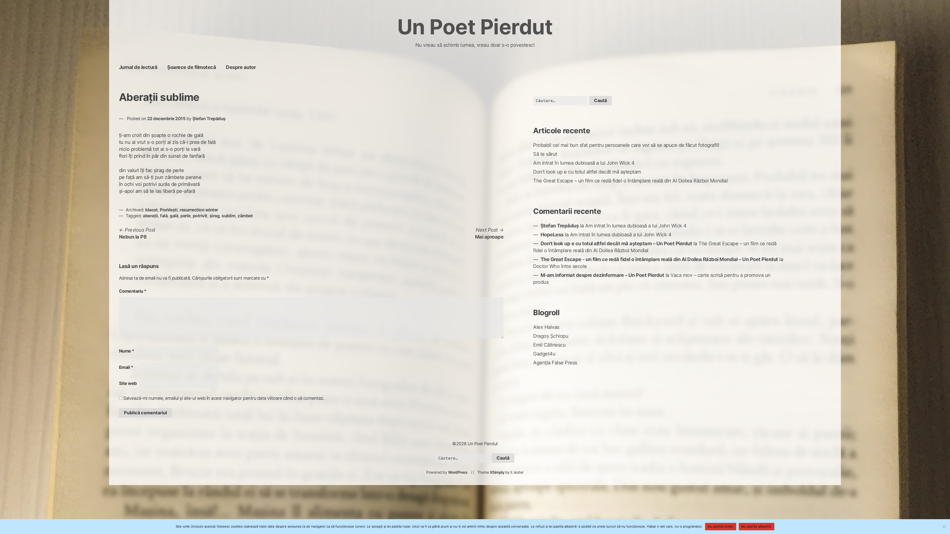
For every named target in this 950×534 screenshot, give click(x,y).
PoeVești (168, 209)
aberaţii (150, 215)
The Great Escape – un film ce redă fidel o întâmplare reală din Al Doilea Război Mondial (630, 181)
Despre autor (241, 67)
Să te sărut (545, 154)
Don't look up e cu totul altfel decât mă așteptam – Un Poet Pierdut (616, 243)
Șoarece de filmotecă (191, 67)
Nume (126, 351)
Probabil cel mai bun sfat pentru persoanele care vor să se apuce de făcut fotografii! (626, 145)
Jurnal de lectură (138, 67)
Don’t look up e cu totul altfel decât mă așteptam (587, 172)
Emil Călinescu (549, 345)
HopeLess (552, 235)
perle (185, 215)
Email (126, 367)
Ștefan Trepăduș (209, 118)
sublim (228, 215)
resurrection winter (199, 209)
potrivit (200, 215)
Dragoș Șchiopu (550, 336)
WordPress (458, 472)
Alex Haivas (546, 327)
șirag (215, 215)
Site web (128, 383)
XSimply (497, 472)
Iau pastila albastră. (756, 526)
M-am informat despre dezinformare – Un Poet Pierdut (602, 275)
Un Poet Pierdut (475, 26)
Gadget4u (544, 354)
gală (174, 215)
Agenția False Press (555, 363)
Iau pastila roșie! (721, 526)
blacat (151, 209)
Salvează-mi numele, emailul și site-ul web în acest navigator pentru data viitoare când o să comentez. (223, 398)
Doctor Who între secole (560, 266)
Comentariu (132, 291)
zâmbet (245, 215)
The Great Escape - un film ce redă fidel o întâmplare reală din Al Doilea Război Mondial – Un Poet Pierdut (659, 259)
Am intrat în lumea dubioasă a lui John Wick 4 (584, 163)
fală (163, 215)
